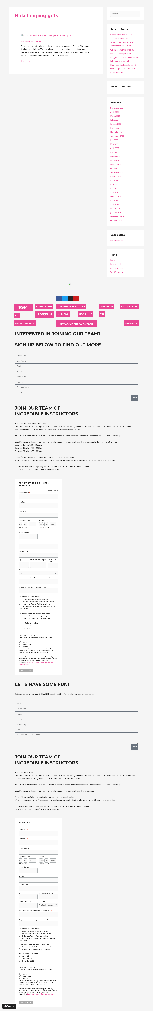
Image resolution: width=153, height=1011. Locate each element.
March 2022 (115, 152)
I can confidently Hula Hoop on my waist (37, 616)
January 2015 (115, 212)
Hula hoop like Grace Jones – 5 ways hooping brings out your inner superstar (123, 68)
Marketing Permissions (27, 635)
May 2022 (114, 144)
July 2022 (114, 140)
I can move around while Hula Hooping (36, 618)
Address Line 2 (24, 551)
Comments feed (116, 268)
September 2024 (117, 108)
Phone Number (24, 533)
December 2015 (116, 196)
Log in (112, 260)
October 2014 (116, 220)
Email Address (24, 493)
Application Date (24, 520)
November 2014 (117, 216)
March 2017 (115, 188)
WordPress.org (116, 272)
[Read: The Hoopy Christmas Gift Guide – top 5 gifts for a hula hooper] (46, 35)
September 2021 (117, 172)
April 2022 (114, 148)
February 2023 (116, 120)
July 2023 (26, 628)
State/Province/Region (38, 560)
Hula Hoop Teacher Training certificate (36, 604)
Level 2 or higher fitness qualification (36, 599)
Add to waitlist (27, 626)
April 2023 (114, 112)
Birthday (42, 520)
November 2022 (117, 132)
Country (21, 570)
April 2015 (114, 204)
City (20, 560)
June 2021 (114, 184)
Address (21, 543)
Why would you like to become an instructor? (34, 578)
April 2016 (114, 192)
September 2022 (117, 136)
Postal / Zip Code (52, 560)
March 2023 (115, 116)
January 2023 (115, 124)
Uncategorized (27, 41)
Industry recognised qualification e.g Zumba (38, 601)
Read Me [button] (10, 1006)
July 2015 (114, 200)
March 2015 (115, 208)
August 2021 (115, 176)
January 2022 (115, 160)
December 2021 (116, 164)
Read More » (26, 61)
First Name (22, 502)
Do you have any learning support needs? (33, 587)
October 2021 (116, 168)
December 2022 (116, 128)
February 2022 (116, 156)
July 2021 (114, 180)
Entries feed (115, 264)
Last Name (22, 511)
